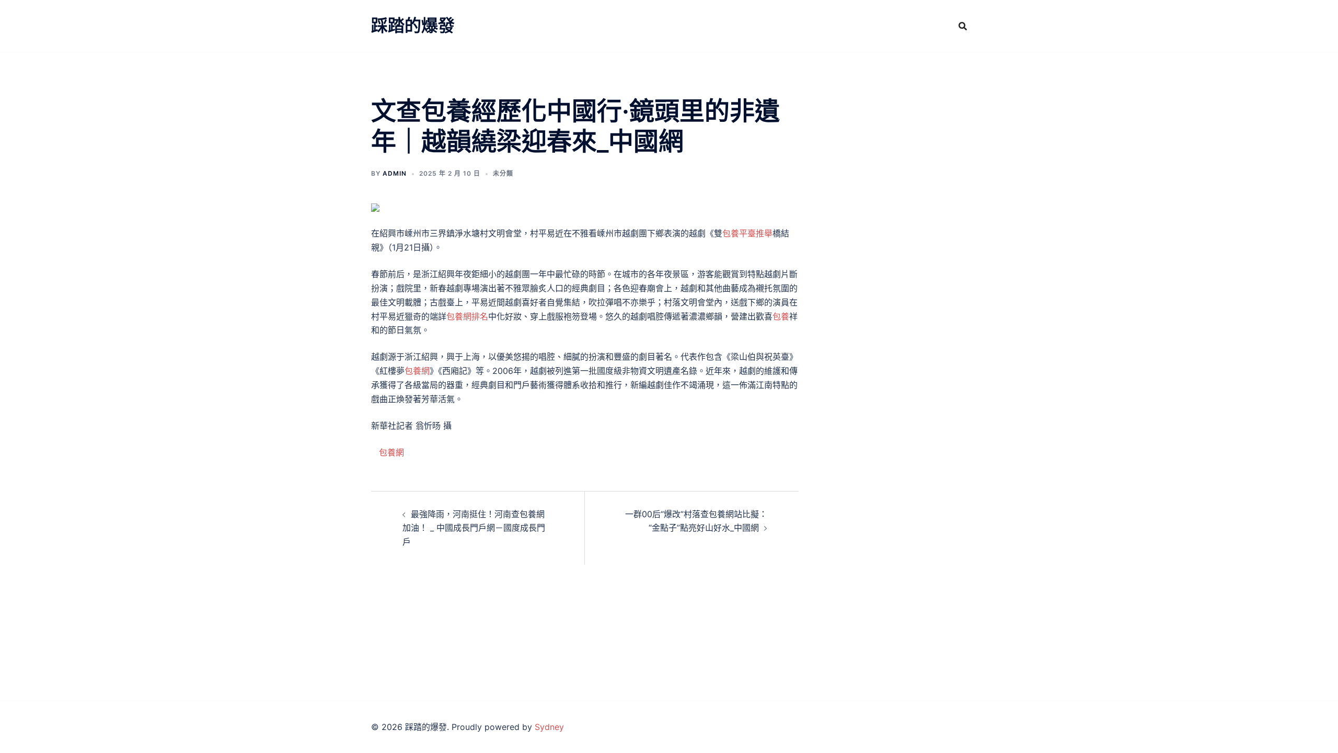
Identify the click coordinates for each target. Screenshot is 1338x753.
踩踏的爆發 (413, 25)
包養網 (417, 371)
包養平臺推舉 (747, 233)
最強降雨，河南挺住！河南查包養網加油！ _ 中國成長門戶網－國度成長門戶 (473, 528)
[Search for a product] (963, 26)
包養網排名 (467, 316)
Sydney (549, 727)
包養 (780, 316)
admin (395, 173)
